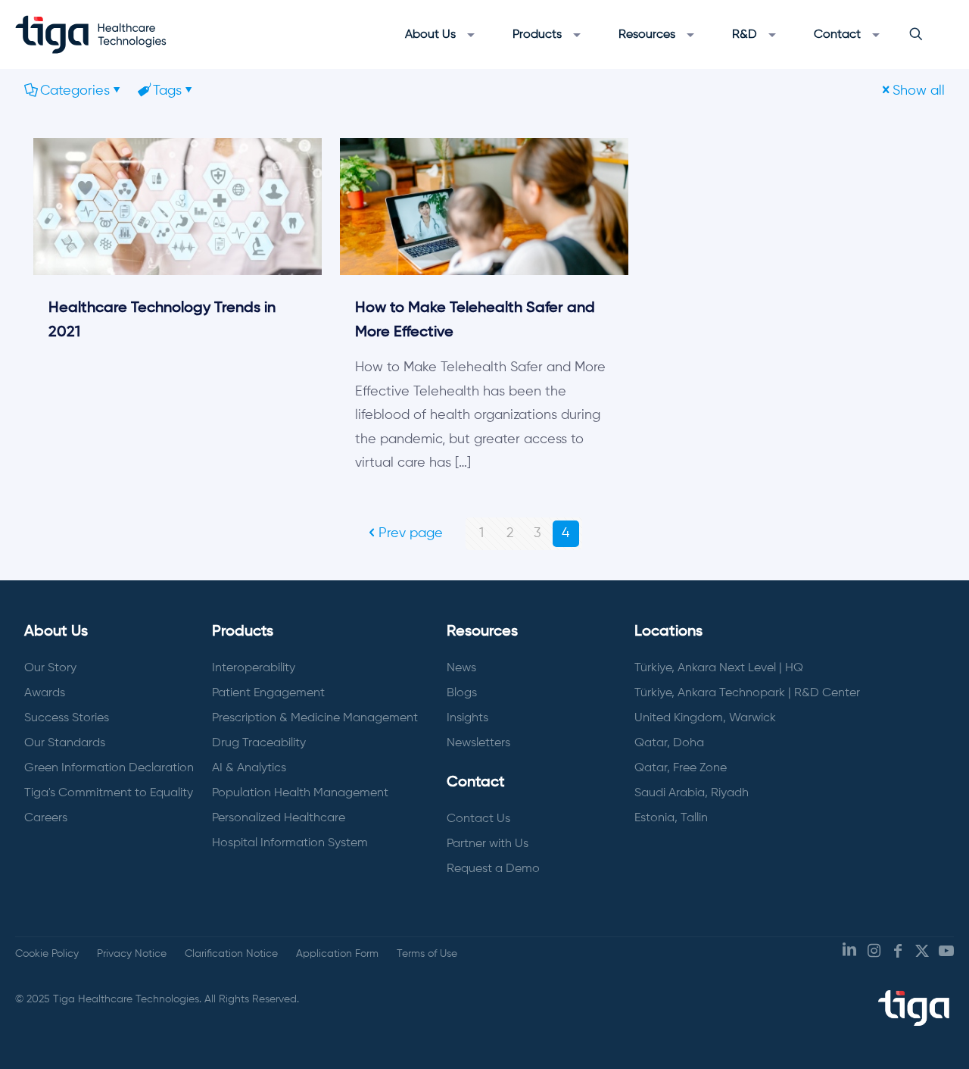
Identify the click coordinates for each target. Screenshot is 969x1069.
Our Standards (64, 743)
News (461, 668)
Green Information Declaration (109, 768)
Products (242, 631)
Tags (167, 91)
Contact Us (478, 819)
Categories (75, 91)
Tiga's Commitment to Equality (108, 793)
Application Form (337, 954)
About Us (56, 631)
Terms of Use (427, 954)
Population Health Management (300, 793)
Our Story (50, 668)
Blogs (462, 693)
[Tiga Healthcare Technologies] (91, 34)
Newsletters (478, 743)
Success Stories (66, 718)
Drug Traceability (259, 743)
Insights (467, 718)
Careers (45, 818)
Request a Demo (493, 869)
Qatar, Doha (669, 743)
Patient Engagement (268, 693)
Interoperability (253, 668)
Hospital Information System (290, 843)
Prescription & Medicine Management (315, 718)
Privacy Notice (132, 954)
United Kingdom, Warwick (705, 718)
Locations (668, 631)
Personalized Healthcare (278, 818)
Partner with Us (487, 844)
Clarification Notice (231, 954)
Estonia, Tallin (671, 818)
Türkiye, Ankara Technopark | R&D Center (747, 693)
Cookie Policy (47, 954)
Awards (44, 693)
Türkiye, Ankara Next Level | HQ (718, 668)
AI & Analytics (249, 768)
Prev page (411, 533)
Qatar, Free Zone (680, 768)
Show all (919, 91)
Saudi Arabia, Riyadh (691, 793)
